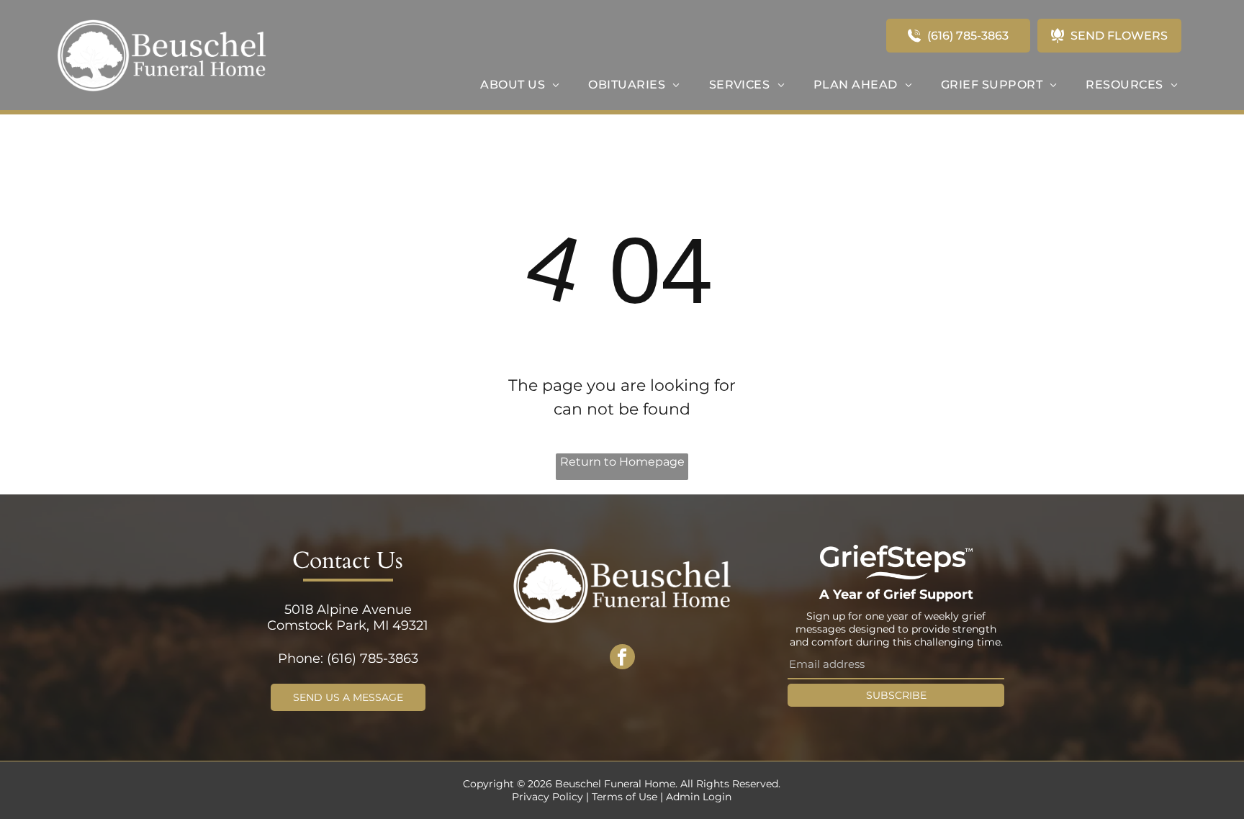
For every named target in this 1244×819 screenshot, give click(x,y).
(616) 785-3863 (372, 658)
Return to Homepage (622, 462)
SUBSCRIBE (896, 695)
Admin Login (698, 796)
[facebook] (622, 658)
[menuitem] (520, 84)
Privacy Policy (547, 796)
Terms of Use (624, 796)
